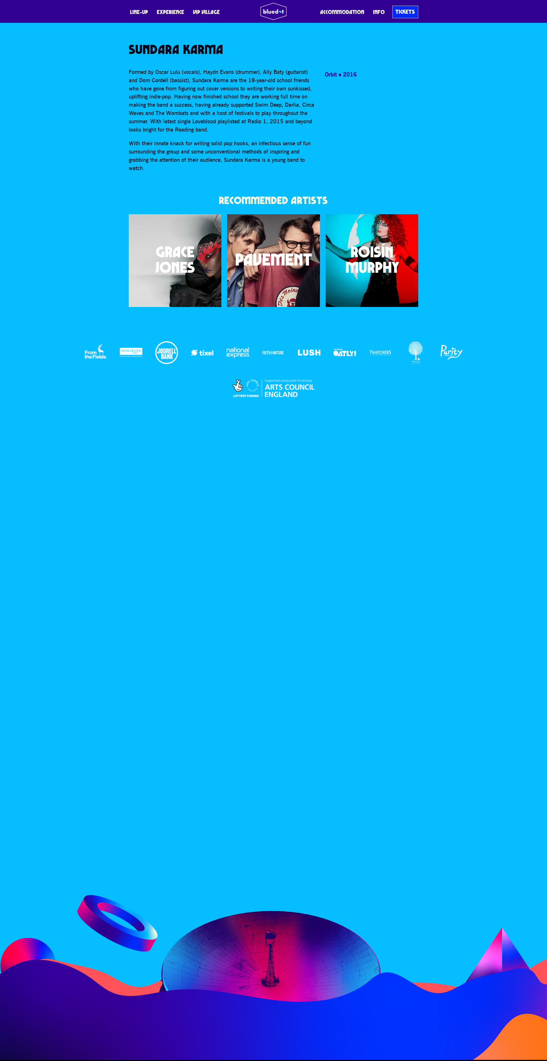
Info (379, 12)
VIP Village (206, 12)
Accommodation (342, 12)
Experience (170, 12)
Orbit (331, 74)
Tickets (405, 12)
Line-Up (139, 12)
